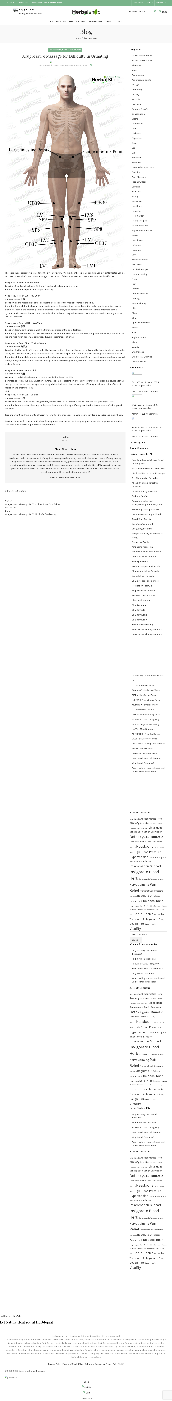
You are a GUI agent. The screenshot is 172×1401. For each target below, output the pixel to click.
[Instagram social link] (121, 3)
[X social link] (118, 3)
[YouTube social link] (125, 3)
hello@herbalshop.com (30, 13)
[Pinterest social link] (128, 3)
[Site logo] (86, 11)
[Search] (148, 12)
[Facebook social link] (115, 3)
